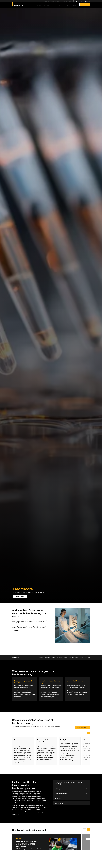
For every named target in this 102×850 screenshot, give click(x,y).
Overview (41, 657)
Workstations (59, 803)
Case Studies (67, 657)
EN (81, 1)
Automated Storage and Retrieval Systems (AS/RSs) (68, 783)
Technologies (60, 657)
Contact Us (83, 5)
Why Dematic (75, 657)
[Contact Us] (18, 4)
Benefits (53, 657)
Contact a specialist (19, 596)
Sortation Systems (61, 793)
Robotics (58, 798)
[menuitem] (45, 1)
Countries (88, 1)
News (81, 657)
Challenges (47, 657)
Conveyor (58, 788)
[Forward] (88, 733)
